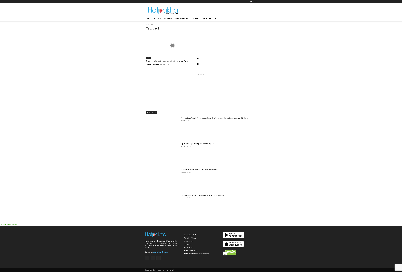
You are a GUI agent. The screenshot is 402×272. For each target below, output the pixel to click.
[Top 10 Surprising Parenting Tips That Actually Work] (162, 154)
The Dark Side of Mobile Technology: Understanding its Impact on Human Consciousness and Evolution (214, 118)
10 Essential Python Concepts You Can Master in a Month (199, 169)
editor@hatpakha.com (160, 252)
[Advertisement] (219, 10)
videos (148, 57)
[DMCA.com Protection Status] (229, 255)
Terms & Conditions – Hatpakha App (196, 254)
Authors (195, 19)
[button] (254, 19)
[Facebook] (146, 1)
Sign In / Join (253, 1)
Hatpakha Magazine (152, 64)
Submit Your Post (190, 235)
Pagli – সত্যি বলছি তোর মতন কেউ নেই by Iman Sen (167, 61)
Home (149, 19)
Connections (188, 241)
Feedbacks (187, 244)
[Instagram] (150, 1)
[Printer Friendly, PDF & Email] (9, 225)
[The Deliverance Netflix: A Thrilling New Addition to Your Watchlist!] (162, 205)
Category (168, 19)
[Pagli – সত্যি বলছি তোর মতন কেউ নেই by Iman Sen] (172, 45)
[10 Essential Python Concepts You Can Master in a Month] (162, 180)
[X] (153, 1)
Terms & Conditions (191, 250)
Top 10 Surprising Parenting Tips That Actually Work (198, 144)
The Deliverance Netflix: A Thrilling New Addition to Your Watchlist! (202, 195)
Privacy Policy (188, 247)
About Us (157, 19)
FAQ (215, 19)
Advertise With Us (190, 238)
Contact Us (206, 19)
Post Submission (182, 19)
